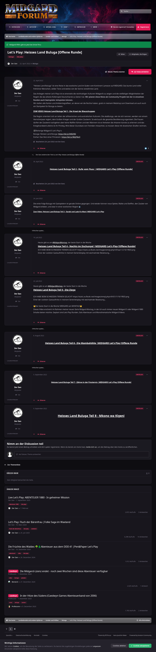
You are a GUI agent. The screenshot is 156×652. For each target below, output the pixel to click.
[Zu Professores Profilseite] (9, 606)
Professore (12, 574)
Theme (100, 635)
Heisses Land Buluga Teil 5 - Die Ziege (54, 289)
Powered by (140, 635)
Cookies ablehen (119, 646)
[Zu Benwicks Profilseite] (9, 582)
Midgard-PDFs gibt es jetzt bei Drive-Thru (25, 45)
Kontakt (36, 635)
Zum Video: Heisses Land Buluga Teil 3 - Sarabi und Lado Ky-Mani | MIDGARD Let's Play (68, 212)
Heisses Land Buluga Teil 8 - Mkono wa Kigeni (91, 416)
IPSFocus (108, 635)
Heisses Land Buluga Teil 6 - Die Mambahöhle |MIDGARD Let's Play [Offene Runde (91, 343)
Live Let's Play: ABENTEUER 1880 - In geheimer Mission (38, 497)
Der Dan (14, 63)
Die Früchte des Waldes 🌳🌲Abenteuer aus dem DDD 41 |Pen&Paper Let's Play (53, 546)
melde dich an (91, 447)
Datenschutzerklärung (23, 635)
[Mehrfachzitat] (34, 148)
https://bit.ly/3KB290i (67, 134)
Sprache (9, 635)
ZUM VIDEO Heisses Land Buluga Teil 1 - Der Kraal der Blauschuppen (64, 111)
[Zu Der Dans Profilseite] (8, 63)
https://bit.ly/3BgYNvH (71, 137)
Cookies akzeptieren (141, 646)
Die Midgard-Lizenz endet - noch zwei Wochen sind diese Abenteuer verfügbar (64, 571)
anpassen (97, 646)
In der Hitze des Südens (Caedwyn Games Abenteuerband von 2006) (58, 595)
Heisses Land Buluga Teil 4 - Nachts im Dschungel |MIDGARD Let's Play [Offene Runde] (87, 246)
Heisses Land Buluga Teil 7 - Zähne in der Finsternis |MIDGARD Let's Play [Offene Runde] (91, 382)
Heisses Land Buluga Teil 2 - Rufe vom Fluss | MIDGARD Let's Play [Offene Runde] (91, 169)
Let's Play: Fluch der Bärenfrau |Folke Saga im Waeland (39, 522)
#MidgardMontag (60, 242)
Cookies (45, 635)
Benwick (15, 582)
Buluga (35, 63)
